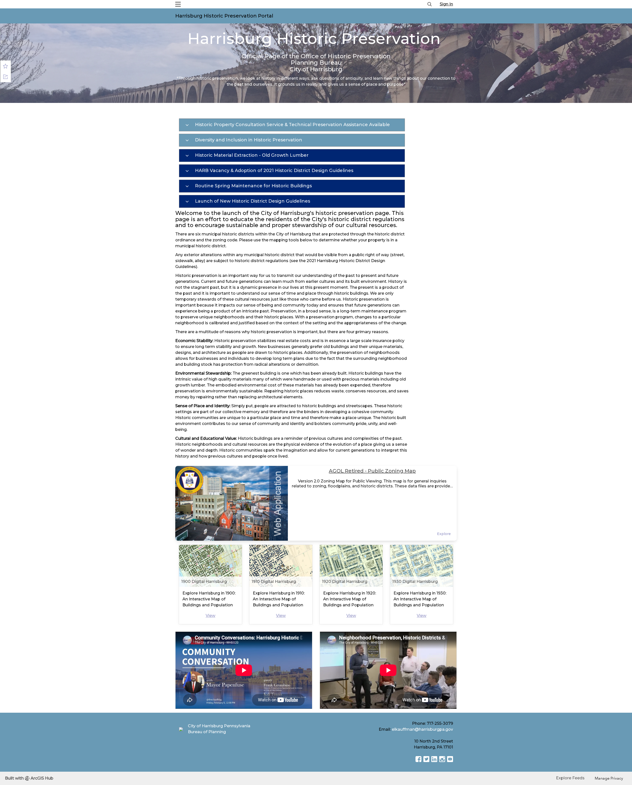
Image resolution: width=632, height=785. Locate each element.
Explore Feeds (570, 778)
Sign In (446, 4)
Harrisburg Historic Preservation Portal (224, 16)
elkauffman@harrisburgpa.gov (422, 729)
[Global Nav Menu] (178, 4)
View (210, 615)
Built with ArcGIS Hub (29, 778)
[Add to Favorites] (5, 65)
